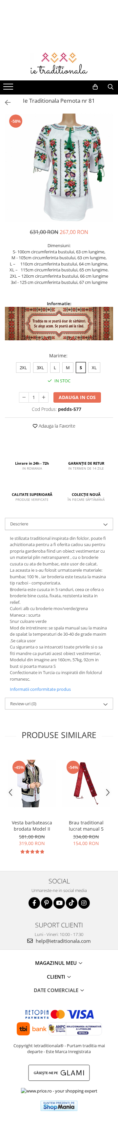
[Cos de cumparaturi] (95, 87)
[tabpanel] (59, 168)
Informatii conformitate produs (40, 689)
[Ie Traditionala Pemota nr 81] (59, 168)
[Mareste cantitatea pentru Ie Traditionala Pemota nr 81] (44, 397)
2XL (23, 368)
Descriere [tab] (19, 524)
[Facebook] (34, 903)
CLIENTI (57, 976)
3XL (40, 368)
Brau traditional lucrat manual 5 (86, 825)
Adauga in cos (77, 397)
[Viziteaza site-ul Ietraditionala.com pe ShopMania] (59, 1106)
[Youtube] (59, 903)
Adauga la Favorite (56, 426)
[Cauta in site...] (110, 87)
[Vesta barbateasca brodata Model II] (32, 783)
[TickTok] (71, 903)
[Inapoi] (5, 102)
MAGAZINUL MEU (56, 963)
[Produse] (9, 89)
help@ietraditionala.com (62, 941)
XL (94, 368)
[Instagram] (84, 903)
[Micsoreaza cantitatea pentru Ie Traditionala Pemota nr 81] (24, 397)
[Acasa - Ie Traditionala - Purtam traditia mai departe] (59, 64)
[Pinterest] (46, 903)
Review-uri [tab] (23, 704)
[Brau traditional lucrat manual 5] (86, 783)
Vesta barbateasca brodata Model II (32, 825)
